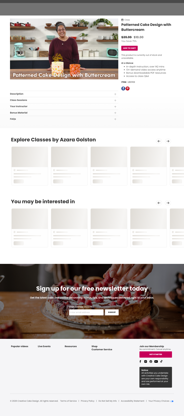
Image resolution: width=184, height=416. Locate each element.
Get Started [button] (155, 354)
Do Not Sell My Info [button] (108, 401)
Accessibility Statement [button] (132, 401)
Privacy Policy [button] (87, 401)
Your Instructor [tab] (18, 106)
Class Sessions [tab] (18, 100)
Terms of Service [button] (68, 401)
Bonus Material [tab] (18, 112)
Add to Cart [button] (129, 48)
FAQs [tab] (13, 119)
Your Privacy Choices (158, 401)
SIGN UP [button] (112, 312)
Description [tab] (16, 94)
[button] (123, 88)
